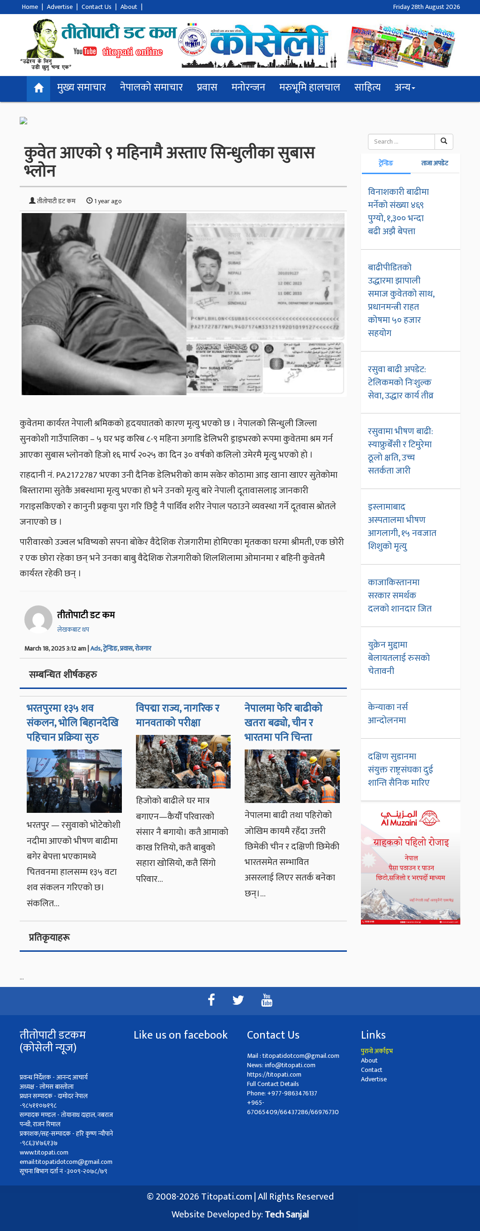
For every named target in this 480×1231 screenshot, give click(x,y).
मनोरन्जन (248, 87)
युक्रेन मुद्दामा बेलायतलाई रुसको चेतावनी (399, 658)
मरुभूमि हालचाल (309, 87)
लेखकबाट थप (73, 629)
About (128, 6)
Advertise (60, 6)
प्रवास (207, 87)
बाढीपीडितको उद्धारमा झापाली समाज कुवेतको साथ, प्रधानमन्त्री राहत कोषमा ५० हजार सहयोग (401, 300)
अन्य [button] (403, 87)
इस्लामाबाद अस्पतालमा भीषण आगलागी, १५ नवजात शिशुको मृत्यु (402, 526)
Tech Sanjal (287, 1215)
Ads (95, 648)
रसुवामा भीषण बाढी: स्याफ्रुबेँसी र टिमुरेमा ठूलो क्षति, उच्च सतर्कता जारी (400, 451)
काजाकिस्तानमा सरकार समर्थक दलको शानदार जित (400, 595)
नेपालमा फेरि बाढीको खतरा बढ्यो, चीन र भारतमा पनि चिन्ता (283, 723)
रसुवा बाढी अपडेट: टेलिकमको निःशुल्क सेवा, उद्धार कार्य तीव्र (401, 382)
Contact (371, 1069)
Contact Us (97, 6)
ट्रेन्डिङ (110, 648)
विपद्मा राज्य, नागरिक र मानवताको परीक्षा (177, 716)
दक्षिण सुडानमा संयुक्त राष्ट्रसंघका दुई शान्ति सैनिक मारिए (400, 769)
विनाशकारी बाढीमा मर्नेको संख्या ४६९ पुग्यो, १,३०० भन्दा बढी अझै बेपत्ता (398, 211)
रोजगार (143, 648)
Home (30, 6)
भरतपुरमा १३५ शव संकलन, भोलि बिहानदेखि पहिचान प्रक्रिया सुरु (73, 723)
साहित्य (367, 87)
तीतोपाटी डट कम (86, 615)
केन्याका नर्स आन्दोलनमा (388, 714)
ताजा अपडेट (434, 163)
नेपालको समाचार (151, 87)
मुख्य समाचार (81, 87)
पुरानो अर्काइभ (377, 1051)
